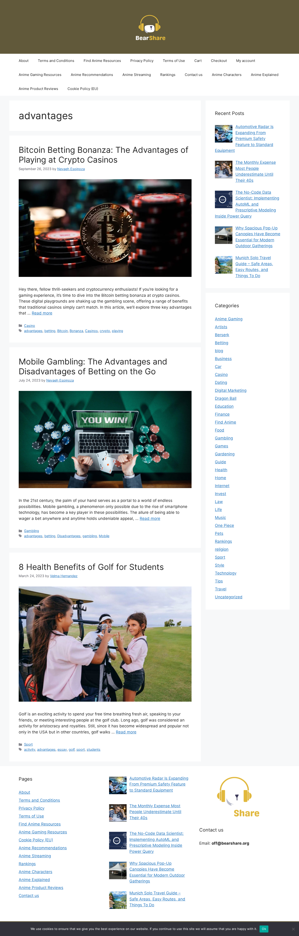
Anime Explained (264, 74)
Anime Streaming (136, 74)
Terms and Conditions (56, 60)
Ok (264, 929)
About (23, 60)
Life (218, 509)
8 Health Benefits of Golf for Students (91, 567)
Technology (225, 573)
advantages (33, 331)
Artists (221, 327)
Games (221, 446)
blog (219, 350)
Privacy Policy (141, 60)
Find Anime (225, 422)
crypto (105, 331)
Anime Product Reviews (38, 88)
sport (80, 749)
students (93, 749)
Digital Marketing (230, 390)
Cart (198, 60)
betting (49, 331)
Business (223, 358)
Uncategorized (228, 597)
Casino (29, 326)
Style (219, 565)
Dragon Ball (225, 398)
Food (219, 430)
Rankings (167, 74)
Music (220, 517)
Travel (220, 589)
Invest (220, 493)
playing (117, 331)
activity (29, 749)
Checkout (219, 60)
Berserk (222, 334)
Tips (219, 581)
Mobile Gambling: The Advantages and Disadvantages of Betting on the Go (93, 366)
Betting (221, 342)
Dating (221, 382)
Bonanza (76, 331)
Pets (219, 533)
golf (72, 749)
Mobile (104, 536)
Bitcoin (62, 331)
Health (221, 470)
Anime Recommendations (92, 74)
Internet (222, 485)
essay (62, 749)
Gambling (31, 531)
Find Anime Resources (102, 60)
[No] (293, 929)
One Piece (224, 525)
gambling (89, 536)
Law (219, 501)
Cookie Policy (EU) (83, 88)
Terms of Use (174, 60)
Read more (42, 313)
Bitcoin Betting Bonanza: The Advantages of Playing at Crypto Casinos (104, 154)
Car (218, 366)
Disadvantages (69, 536)
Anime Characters (227, 74)
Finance (222, 414)
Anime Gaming (228, 319)
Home (220, 477)
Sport (28, 744)
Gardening (225, 454)
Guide (220, 462)
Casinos (91, 331)
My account (245, 60)
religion (221, 549)
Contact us (194, 74)
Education (224, 406)
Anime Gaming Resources (40, 74)
